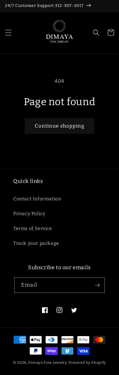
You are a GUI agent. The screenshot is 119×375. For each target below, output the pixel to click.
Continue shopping (59, 126)
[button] (8, 32)
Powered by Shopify (87, 363)
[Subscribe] (97, 285)
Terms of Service (32, 228)
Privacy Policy (29, 213)
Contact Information (37, 199)
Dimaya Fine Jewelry (47, 363)
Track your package (36, 243)
